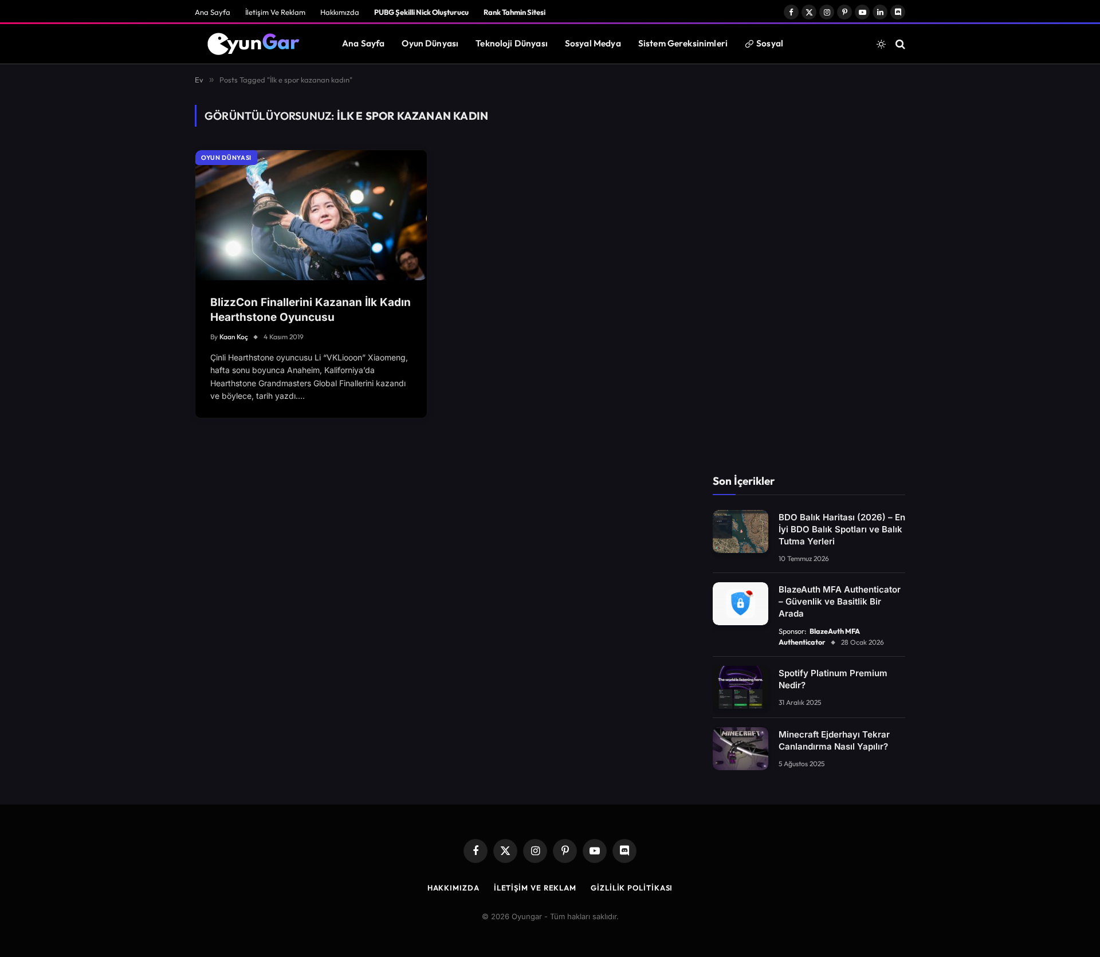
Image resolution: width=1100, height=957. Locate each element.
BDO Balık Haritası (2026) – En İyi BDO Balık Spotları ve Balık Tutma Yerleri (842, 529)
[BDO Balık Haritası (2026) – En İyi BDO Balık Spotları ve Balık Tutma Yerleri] (740, 531)
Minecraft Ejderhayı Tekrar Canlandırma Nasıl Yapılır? (834, 740)
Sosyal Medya (593, 43)
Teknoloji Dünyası (512, 43)
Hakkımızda (339, 12)
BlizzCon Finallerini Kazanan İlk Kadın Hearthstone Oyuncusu (310, 310)
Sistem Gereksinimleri (683, 43)
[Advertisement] (809, 277)
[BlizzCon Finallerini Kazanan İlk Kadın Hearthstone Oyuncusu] (311, 215)
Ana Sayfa (212, 12)
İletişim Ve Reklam (275, 12)
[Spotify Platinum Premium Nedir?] (740, 687)
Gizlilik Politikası (632, 887)
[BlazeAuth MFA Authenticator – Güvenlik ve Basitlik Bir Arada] (740, 603)
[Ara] (899, 44)
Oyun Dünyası (430, 43)
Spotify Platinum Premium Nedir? (833, 679)
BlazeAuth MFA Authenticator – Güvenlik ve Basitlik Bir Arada (840, 601)
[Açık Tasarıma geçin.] (881, 44)
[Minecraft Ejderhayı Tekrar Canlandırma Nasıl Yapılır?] (740, 748)
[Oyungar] (254, 44)
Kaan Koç (233, 336)
